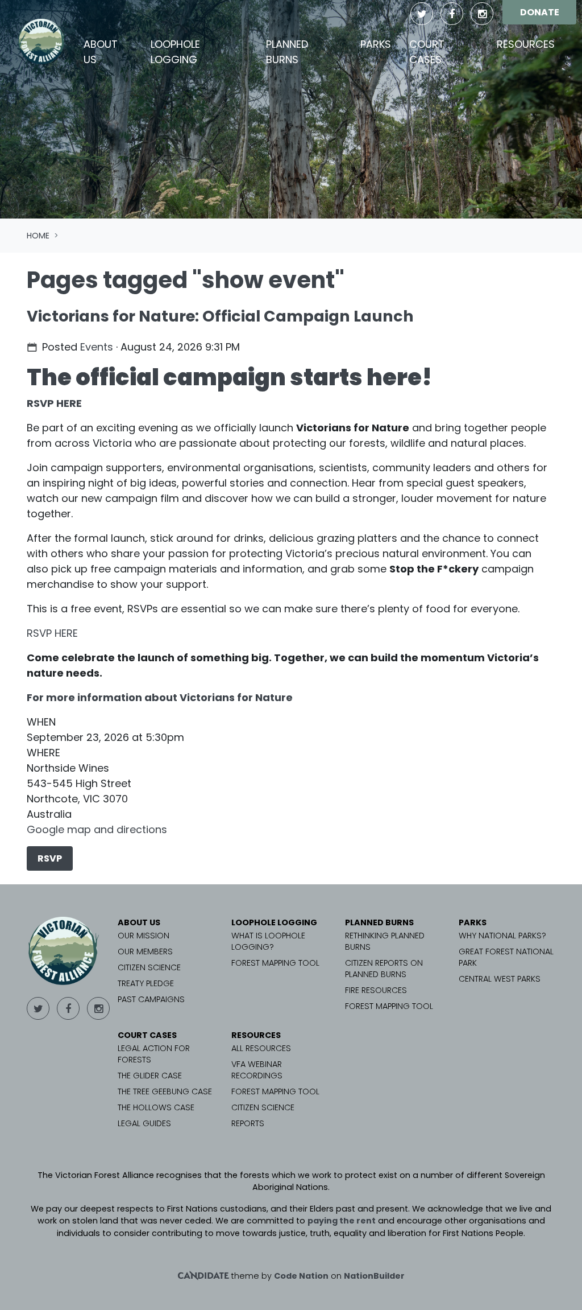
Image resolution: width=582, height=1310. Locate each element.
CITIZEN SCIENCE (149, 967)
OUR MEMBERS (145, 951)
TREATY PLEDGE (146, 983)
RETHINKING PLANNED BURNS (385, 941)
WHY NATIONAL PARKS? (502, 935)
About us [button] (101, 52)
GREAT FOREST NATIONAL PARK (506, 957)
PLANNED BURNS (379, 922)
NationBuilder (374, 1276)
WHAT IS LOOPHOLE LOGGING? (268, 941)
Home (38, 235)
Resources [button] (526, 44)
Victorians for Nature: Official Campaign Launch (220, 316)
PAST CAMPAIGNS (151, 999)
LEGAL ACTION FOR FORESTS (154, 1054)
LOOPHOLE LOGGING (274, 922)
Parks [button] (375, 44)
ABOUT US (139, 922)
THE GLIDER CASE (150, 1075)
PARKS (473, 922)
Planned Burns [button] (287, 52)
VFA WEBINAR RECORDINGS (256, 1069)
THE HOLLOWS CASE (156, 1107)
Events (96, 347)
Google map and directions (97, 829)
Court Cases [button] (426, 52)
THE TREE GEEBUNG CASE (165, 1091)
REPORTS (247, 1123)
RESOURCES (256, 1035)
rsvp (50, 858)
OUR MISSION (143, 935)
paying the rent (341, 1220)
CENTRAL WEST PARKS (500, 978)
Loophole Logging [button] (175, 52)
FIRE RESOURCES (376, 990)
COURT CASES (147, 1035)
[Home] (41, 41)
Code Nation (301, 1276)
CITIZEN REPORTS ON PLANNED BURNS (384, 968)
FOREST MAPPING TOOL (275, 963)
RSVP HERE (54, 403)
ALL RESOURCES (261, 1048)
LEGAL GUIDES (144, 1123)
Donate (539, 12)
